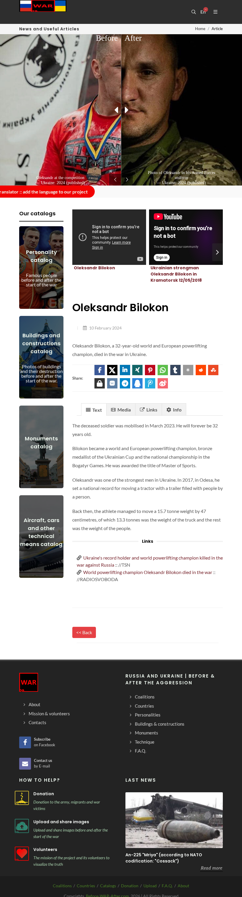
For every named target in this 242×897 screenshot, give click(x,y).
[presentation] (217, 252)
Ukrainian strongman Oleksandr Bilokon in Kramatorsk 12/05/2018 (176, 274)
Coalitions (62, 885)
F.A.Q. (167, 885)
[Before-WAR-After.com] (42, 12)
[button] (99, 370)
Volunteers (45, 849)
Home (200, 28)
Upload (150, 885)
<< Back (84, 632)
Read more (211, 868)
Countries (86, 885)
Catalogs (108, 885)
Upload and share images (61, 822)
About (183, 885)
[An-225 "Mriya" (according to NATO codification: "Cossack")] (174, 820)
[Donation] (22, 798)
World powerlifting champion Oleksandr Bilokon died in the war (147, 572)
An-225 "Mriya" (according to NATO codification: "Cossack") (163, 858)
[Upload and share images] (22, 826)
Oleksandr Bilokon (94, 268)
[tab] (94, 409)
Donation (43, 794)
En (203, 11)
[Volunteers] (22, 854)
